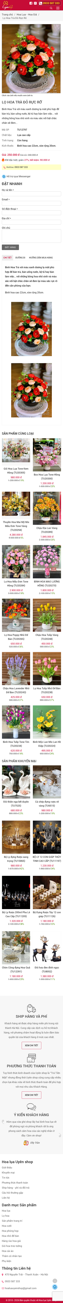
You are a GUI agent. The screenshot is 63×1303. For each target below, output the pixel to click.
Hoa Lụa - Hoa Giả (27, 14)
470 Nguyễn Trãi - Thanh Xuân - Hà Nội (26, 1274)
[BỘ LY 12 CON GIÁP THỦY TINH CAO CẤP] (47, 837)
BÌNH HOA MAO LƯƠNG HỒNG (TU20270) (47, 583)
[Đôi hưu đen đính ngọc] (47, 947)
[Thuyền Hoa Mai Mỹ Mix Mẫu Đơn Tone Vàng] (16, 505)
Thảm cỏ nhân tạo (12, 1256)
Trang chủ (7, 14)
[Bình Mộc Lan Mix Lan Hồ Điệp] (47, 722)
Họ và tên (8, 190)
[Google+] (35, 3)
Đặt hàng (10, 247)
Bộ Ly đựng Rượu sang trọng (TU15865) (16, 859)
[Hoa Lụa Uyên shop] (8, 5)
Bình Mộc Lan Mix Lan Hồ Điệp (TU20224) (47, 744)
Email (6, 199)
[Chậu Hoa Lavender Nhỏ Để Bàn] (16, 668)
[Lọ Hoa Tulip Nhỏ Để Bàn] (47, 668)
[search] (51, 7)
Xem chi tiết (31, 1045)
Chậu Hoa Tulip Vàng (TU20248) (46, 637)
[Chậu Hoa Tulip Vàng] (47, 615)
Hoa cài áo (7, 1251)
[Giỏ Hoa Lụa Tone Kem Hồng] (16, 452)
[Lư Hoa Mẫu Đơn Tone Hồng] (16, 561)
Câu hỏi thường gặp (12, 1192)
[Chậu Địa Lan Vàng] (47, 508)
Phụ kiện (6, 1261)
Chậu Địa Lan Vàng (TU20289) (46, 530)
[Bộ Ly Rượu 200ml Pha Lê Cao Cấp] (16, 892)
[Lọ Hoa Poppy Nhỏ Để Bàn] (16, 615)
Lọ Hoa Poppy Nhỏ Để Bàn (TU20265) (16, 637)
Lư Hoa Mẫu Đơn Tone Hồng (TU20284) (16, 583)
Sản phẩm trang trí (12, 1220)
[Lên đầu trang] (55, 1281)
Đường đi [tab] (20, 257)
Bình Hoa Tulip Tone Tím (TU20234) (16, 744)
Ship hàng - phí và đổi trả (15, 1187)
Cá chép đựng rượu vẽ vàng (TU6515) (47, 803)
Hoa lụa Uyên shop (48, 1300)
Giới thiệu (7, 1167)
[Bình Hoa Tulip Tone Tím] (16, 722)
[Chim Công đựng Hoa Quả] (16, 947)
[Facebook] (31, 3)
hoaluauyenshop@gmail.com (21, 1288)
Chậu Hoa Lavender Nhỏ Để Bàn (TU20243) (16, 690)
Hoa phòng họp (10, 1230)
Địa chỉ (6, 218)
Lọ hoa (5, 1215)
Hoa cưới (6, 1225)
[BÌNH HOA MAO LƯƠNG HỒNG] (47, 561)
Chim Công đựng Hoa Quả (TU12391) (16, 969)
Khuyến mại (8, 1172)
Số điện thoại (10, 208)
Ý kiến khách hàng (31, 1115)
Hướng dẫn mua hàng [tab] (41, 257)
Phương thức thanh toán (31, 1066)
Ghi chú (6, 227)
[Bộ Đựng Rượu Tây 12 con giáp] (47, 892)
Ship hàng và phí (31, 1016)
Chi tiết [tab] (7, 257)
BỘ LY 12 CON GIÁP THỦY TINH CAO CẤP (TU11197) (47, 859)
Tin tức (5, 1177)
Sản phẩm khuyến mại (19, 761)
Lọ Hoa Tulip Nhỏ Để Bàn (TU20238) (46, 690)
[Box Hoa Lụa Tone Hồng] (47, 455)
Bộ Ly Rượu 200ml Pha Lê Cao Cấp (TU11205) (16, 914)
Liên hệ (6, 1197)
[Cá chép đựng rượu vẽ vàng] (47, 782)
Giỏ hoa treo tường (12, 1246)
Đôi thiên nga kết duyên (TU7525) (16, 803)
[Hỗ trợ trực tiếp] (55, 1287)
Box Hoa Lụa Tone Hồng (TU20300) (47, 476)
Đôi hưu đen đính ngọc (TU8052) (47, 969)
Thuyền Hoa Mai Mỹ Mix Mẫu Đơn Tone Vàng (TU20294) (16, 526)
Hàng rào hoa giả (11, 1241)
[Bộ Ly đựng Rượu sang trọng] (16, 837)
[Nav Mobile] (58, 7)
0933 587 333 (21, 167)
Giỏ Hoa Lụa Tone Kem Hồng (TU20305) (16, 470)
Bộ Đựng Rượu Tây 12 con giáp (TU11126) (47, 914)
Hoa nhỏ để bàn (10, 1236)
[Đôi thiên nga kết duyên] (16, 782)
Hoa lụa (6, 1210)
